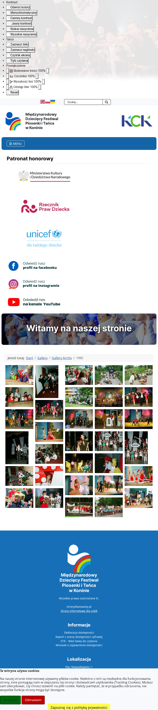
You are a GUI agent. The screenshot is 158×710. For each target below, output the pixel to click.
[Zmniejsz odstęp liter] (7, 87)
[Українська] (52, 101)
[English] (42, 101)
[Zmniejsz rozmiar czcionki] (7, 76)
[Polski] (47, 101)
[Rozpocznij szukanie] (107, 102)
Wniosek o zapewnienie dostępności (79, 645)
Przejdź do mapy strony (3, 101)
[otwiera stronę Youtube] (34, 302)
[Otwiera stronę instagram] (34, 284)
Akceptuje (10, 700)
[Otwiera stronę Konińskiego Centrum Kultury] (136, 121)
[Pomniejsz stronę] (7, 70)
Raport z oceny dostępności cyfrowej (79, 637)
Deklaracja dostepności (79, 632)
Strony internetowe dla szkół (79, 611)
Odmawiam (33, 700)
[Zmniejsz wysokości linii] (7, 81)
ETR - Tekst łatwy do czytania (79, 641)
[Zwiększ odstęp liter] (39, 87)
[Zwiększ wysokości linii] (43, 81)
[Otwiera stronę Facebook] (34, 266)
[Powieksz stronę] (47, 70)
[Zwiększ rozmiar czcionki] (37, 76)
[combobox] (83, 102)
